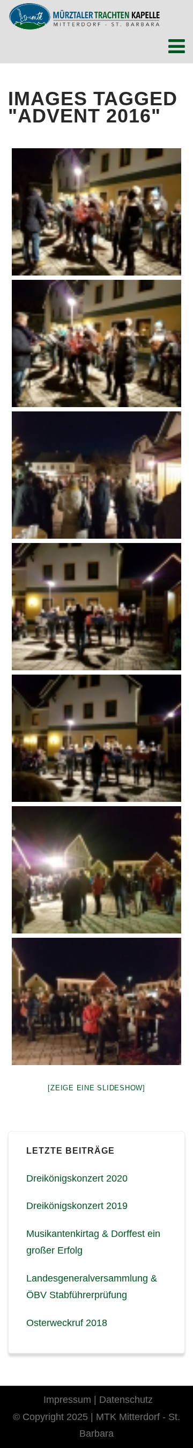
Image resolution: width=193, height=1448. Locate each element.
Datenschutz (126, 1399)
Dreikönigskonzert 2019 (77, 1205)
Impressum (67, 1399)
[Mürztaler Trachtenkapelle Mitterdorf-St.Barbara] (84, 16)
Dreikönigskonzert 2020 (77, 1178)
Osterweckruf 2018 (66, 1322)
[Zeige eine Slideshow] (96, 1088)
